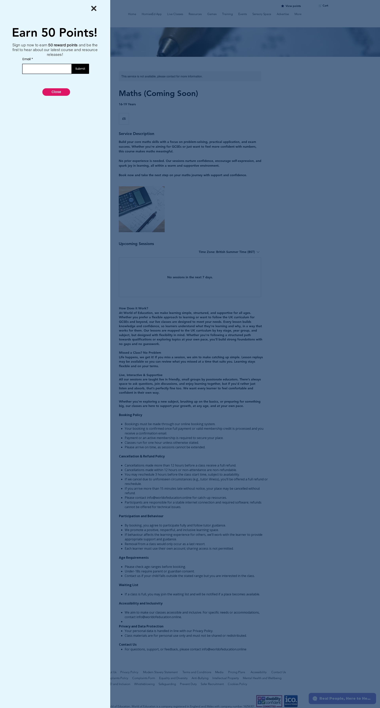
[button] (93, 8)
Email (26, 59)
